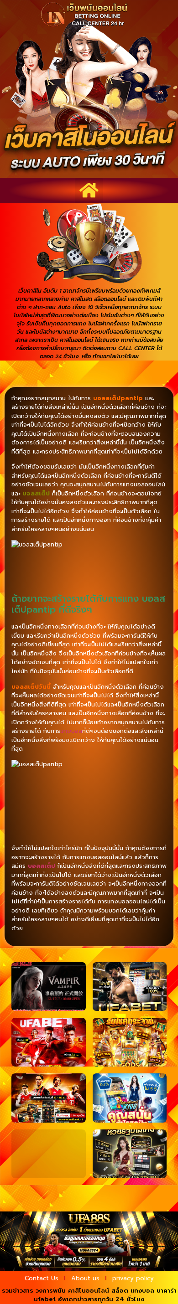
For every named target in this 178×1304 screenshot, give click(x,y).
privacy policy (133, 1278)
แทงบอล (71, 731)
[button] (89, 190)
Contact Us (41, 1278)
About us (85, 1278)
